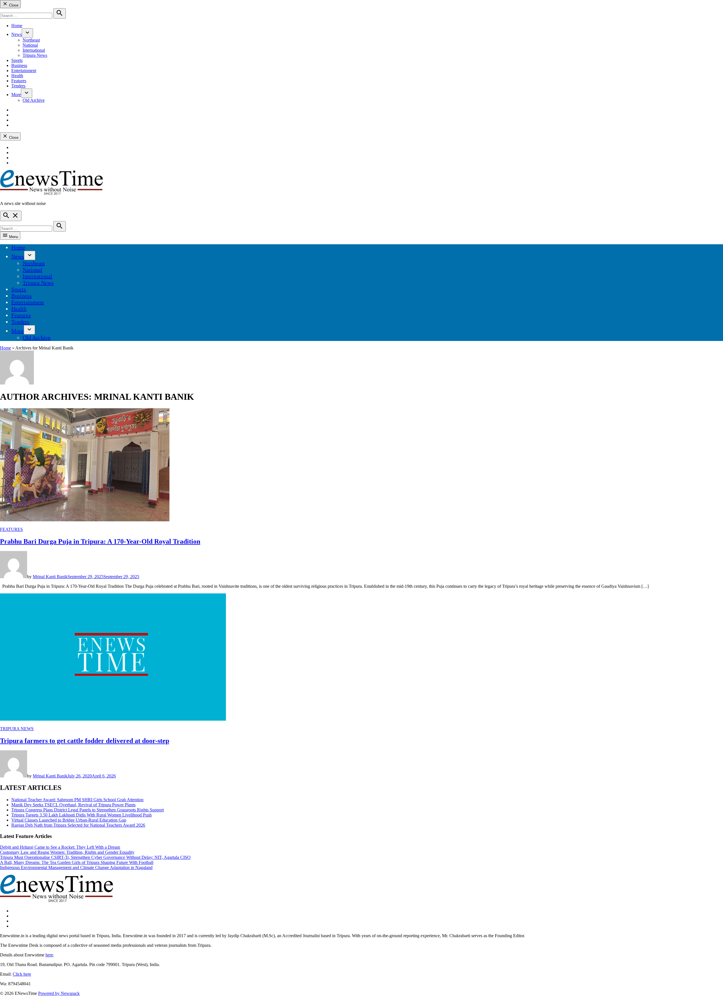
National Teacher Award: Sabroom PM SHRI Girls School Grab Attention (77, 799)
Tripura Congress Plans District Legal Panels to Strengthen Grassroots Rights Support (87, 809)
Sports (17, 60)
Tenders (18, 85)
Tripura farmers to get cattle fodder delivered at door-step (84, 740)
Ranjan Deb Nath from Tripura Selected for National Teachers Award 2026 (78, 825)
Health (17, 75)
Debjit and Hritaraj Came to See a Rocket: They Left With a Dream (60, 847)
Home (16, 25)
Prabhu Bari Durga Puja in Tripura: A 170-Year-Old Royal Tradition (100, 541)
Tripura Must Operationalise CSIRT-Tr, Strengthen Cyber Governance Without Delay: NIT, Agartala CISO (95, 857)
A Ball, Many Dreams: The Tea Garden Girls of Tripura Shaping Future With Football (76, 862)
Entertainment (23, 70)
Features (18, 80)
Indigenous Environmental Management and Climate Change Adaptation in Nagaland (76, 867)
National (30, 45)
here (49, 954)
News (16, 34)
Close (13, 5)
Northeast (31, 40)
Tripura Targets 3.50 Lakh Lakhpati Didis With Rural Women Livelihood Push (81, 815)
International (34, 50)
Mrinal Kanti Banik (50, 576)
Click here (22, 974)
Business (19, 65)
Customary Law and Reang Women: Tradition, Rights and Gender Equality (67, 852)
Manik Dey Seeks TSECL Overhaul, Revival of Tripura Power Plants (73, 804)
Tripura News (35, 55)
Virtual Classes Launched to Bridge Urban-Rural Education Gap (68, 820)
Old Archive (34, 100)
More (16, 94)
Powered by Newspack (59, 993)
